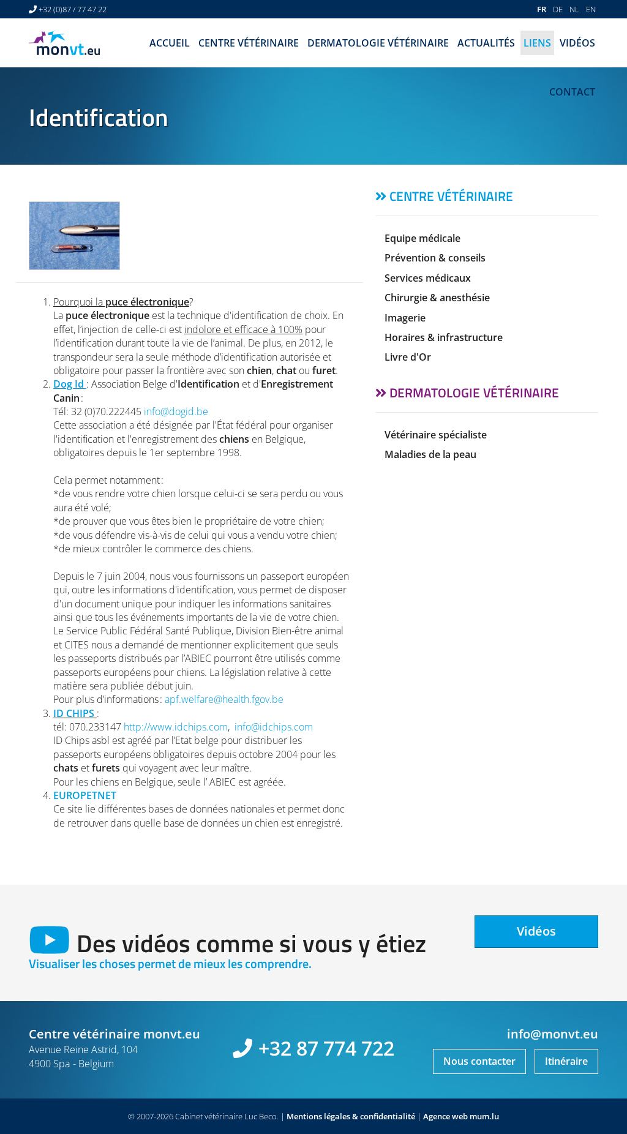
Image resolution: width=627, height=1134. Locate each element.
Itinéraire (566, 1061)
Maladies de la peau (430, 454)
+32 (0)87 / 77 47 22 (73, 9)
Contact (572, 92)
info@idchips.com (274, 727)
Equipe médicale (422, 238)
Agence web (445, 1116)
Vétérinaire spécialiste (436, 434)
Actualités (486, 43)
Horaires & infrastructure (444, 337)
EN (591, 9)
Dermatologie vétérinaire (378, 43)
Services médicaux (428, 278)
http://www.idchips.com (176, 727)
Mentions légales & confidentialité (351, 1116)
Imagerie (405, 318)
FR (541, 9)
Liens (537, 43)
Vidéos (577, 43)
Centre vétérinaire (248, 43)
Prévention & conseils (435, 258)
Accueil (169, 43)
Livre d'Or (408, 357)
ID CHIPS (73, 713)
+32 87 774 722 (326, 1048)
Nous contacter (479, 1061)
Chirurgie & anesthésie (437, 297)
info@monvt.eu (552, 1034)
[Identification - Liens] (74, 235)
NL (574, 9)
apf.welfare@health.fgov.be (224, 699)
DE (558, 9)
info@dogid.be (176, 411)
